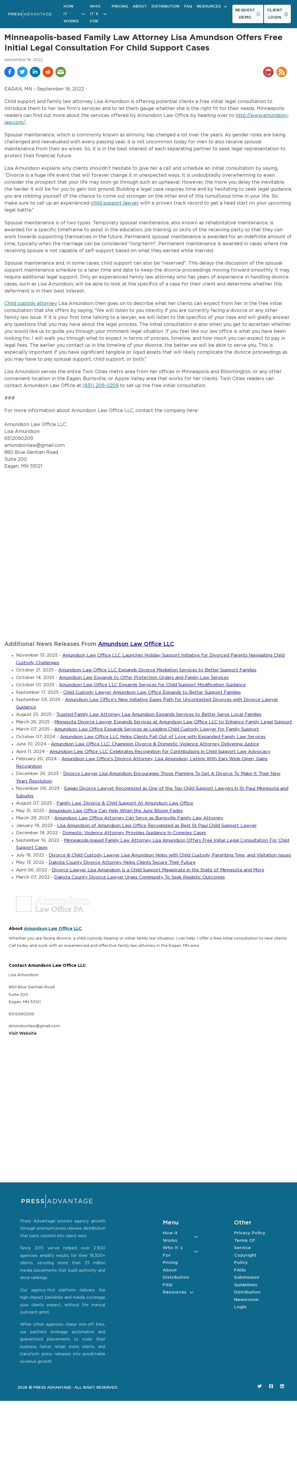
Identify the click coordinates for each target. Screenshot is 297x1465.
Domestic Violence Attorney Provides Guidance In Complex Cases (134, 833)
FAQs (240, 1270)
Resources (209, 6)
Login (240, 1307)
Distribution (165, 6)
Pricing (120, 6)
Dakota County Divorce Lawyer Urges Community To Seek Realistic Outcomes (139, 877)
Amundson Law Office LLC (136, 644)
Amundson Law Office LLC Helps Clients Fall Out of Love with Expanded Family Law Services (162, 737)
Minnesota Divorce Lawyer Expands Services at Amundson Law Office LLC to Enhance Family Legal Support (173, 722)
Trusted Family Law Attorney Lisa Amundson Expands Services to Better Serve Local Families (158, 714)
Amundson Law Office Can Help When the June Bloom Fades (116, 811)
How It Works (71, 14)
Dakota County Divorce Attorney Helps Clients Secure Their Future (122, 862)
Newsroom (246, 1300)
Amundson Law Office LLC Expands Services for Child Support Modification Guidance (152, 685)
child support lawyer (115, 203)
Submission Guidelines (246, 1281)
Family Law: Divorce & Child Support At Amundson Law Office (125, 803)
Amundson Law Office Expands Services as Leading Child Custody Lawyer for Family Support (156, 729)
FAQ (188, 6)
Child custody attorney (30, 303)
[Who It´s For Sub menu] (105, 14)
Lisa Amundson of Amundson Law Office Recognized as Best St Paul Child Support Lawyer (157, 826)
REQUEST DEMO (245, 14)
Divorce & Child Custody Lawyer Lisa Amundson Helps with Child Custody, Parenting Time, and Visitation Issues (170, 855)
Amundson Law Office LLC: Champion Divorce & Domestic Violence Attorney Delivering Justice (155, 744)
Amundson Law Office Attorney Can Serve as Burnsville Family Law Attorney (138, 818)
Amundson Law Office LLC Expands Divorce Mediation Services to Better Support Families (157, 670)
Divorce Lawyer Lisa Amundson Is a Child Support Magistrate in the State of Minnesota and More (158, 870)
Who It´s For (95, 14)
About (140, 6)
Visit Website (23, 1033)
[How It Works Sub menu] (83, 14)
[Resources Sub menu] (225, 6)
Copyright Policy (245, 1259)
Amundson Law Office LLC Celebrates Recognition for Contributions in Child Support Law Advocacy (160, 752)
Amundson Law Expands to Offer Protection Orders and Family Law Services (144, 678)
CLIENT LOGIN (274, 14)
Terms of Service (244, 1244)
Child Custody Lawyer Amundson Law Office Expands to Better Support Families (152, 692)
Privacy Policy (249, 1233)
